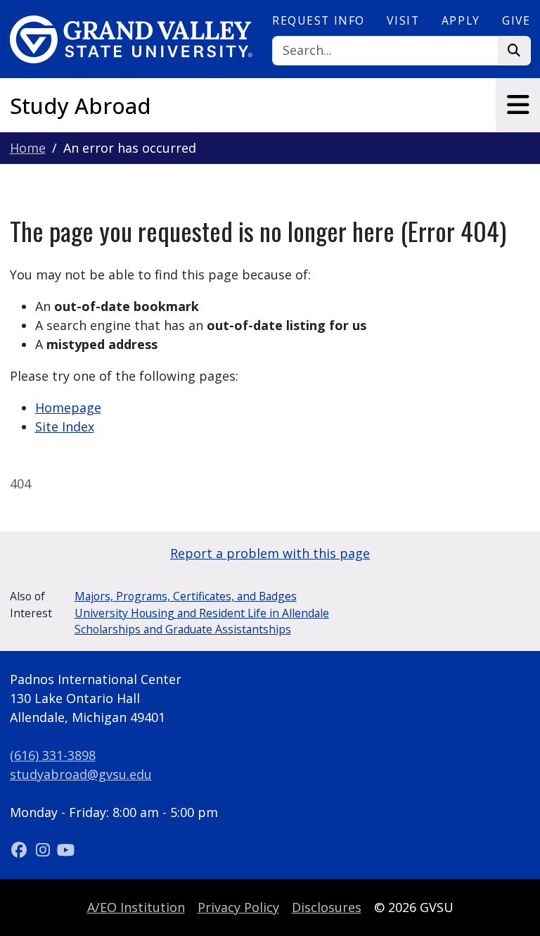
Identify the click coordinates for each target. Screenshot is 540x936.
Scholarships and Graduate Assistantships (183, 629)
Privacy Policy (238, 907)
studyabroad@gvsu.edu (81, 774)
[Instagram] (44, 850)
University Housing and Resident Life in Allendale (202, 613)
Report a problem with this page (270, 553)
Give (516, 20)
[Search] (514, 51)
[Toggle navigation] (518, 105)
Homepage (68, 407)
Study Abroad (80, 105)
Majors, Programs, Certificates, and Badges (186, 596)
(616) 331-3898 (53, 755)
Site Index (64, 426)
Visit (403, 20)
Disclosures (326, 907)
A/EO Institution (136, 907)
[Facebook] (21, 850)
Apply (461, 20)
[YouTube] (66, 850)
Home (28, 147)
